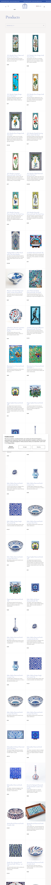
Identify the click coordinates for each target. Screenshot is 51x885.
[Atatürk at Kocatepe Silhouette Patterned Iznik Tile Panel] (35, 324)
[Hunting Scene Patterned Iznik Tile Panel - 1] (16, 362)
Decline (39, 447)
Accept (25, 447)
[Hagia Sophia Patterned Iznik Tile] (16, 402)
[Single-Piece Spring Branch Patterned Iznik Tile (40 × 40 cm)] (16, 859)
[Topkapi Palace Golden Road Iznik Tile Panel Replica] (16, 249)
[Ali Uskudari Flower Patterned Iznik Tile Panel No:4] (16, 52)
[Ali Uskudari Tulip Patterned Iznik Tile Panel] (35, 170)
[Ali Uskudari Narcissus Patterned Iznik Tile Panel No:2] (16, 210)
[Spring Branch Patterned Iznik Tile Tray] (35, 820)
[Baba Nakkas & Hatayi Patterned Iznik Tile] (35, 596)
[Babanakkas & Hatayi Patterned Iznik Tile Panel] (16, 744)
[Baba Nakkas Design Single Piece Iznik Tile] (16, 517)
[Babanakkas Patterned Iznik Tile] (35, 744)
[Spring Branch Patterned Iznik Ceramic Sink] (16, 820)
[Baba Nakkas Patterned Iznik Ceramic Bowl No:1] (35, 517)
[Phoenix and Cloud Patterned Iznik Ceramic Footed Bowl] (16, 287)
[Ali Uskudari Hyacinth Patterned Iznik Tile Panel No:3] (35, 210)
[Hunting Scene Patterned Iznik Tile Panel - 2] (35, 362)
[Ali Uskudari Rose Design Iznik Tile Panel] (35, 91)
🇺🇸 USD (37, 6)
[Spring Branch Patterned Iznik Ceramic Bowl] (35, 859)
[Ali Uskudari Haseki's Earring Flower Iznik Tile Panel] (35, 131)
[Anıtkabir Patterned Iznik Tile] (35, 249)
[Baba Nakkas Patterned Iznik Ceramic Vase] (35, 480)
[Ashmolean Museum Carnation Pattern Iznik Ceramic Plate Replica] (16, 324)
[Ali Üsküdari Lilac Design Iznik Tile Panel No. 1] (35, 52)
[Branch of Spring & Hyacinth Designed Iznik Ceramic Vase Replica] (35, 782)
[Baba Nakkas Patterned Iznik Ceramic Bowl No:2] (16, 556)
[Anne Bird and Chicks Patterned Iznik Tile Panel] (35, 287)
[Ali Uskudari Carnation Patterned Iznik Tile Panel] (16, 170)
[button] (6, 6)
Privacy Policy (11, 443)
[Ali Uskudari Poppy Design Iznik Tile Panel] (16, 91)
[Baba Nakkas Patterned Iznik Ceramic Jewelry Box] (16, 480)
